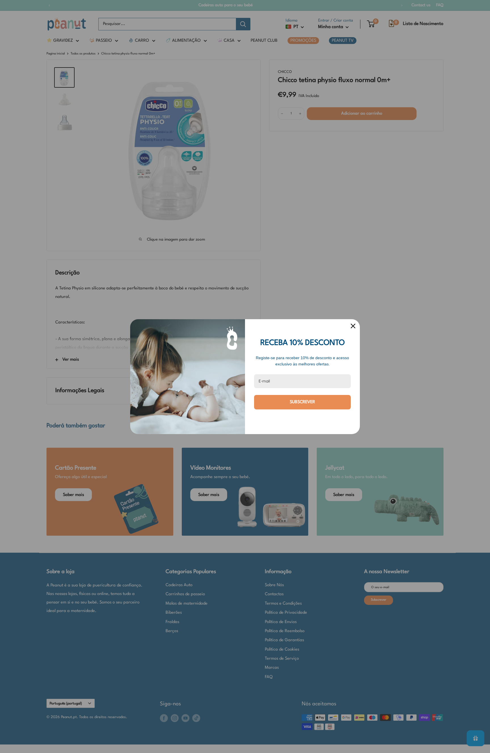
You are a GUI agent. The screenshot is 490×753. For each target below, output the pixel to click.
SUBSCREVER (302, 402)
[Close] (353, 326)
